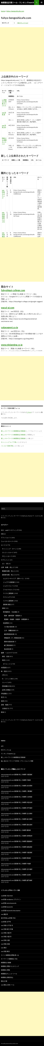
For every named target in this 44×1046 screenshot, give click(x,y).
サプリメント (5, 560)
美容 (3, 660)
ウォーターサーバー (7, 541)
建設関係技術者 (9, 634)
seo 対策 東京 (5, 951)
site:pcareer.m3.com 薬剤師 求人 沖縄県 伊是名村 (16, 802)
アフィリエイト (6, 537)
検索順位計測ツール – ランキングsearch (17, 2)
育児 (2, 697)
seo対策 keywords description (10, 910)
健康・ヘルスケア (6, 653)
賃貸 (2, 701)
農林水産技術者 (9, 641)
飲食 (2, 712)
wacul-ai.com (7, 307)
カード (3, 545)
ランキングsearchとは (8, 753)
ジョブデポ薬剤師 (9, 582)
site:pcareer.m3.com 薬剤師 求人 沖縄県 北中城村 (16, 869)
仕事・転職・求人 (6, 567)
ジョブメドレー (8, 586)
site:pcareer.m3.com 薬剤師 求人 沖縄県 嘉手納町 (16, 880)
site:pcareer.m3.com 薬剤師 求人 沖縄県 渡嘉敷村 (16, 841)
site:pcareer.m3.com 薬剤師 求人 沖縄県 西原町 (16, 858)
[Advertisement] (22, 49)
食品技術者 (7, 649)
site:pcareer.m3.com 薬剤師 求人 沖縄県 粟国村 (16, 830)
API (2, 746)
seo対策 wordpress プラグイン (11, 899)
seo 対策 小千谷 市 (7, 925)
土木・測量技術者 (10, 630)
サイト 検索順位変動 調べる (10, 955)
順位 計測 (4, 981)
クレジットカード (8, 552)
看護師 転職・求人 (8, 571)
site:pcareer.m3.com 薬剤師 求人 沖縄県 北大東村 (16, 813)
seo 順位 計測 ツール (7, 985)
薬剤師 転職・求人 (8, 575)
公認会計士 (5, 708)
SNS (2, 534)
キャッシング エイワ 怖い (9, 442)
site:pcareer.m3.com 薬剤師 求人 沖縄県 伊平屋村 (16, 808)
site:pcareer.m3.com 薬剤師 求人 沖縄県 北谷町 (16, 875)
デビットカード (7, 556)
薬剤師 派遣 (7, 604)
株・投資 (4, 671)
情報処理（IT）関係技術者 (12, 638)
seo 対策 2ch (4, 126)
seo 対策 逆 (4, 113)
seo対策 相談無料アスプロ (3, 216)
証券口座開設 (6, 690)
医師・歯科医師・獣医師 (12, 615)
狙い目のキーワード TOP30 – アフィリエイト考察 (17, 761)
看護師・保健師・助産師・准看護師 (15, 619)
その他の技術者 (9, 627)
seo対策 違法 (3, 234)
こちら (29, 516)
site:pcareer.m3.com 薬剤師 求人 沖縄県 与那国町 (16, 774)
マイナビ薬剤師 (8, 593)
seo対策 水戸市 (6, 922)
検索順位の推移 (6, 962)
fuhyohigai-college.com (13, 290)
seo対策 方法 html (7, 896)
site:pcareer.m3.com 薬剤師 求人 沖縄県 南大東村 (16, 819)
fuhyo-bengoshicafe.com (15, 11)
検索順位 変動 (5, 970)
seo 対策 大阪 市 (6, 933)
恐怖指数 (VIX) (6, 686)
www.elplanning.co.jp (12, 344)
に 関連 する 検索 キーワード (4, 102)
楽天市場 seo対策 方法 (8, 918)
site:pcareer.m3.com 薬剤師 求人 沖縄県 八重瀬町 (16, 791)
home (3, 11)
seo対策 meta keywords (8, 903)
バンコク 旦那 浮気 (7, 446)
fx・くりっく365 (7, 679)
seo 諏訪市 (4, 914)
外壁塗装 (4, 667)
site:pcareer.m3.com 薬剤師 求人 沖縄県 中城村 (16, 863)
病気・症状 (5, 656)
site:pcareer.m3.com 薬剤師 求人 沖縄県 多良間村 (16, 786)
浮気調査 (4, 693)
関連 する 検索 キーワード (4, 141)
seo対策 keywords (7, 907)
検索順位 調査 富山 (7, 977)
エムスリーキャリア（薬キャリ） (14, 578)
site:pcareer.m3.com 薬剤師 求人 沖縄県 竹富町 (16, 780)
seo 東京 (4, 948)
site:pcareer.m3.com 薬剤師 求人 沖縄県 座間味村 (16, 836)
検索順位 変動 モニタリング (10, 966)
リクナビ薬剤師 (8, 601)
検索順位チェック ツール (9, 974)
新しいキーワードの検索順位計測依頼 (13, 431)
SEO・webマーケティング (9, 530)
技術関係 (6, 623)
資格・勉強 (4, 705)
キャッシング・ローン (9, 549)
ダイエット (6, 664)
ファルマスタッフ (9, 589)
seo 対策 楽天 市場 (7, 929)
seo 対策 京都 (5, 944)
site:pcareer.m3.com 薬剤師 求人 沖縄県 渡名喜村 (16, 824)
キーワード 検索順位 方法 (9, 959)
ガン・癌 (5, 563)
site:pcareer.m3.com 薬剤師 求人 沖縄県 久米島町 (16, 797)
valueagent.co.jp (9, 327)
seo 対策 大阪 (5, 940)
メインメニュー (41, 2)
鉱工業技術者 (8, 645)
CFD (3, 675)
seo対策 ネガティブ (3, 193)
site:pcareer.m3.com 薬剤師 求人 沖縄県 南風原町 (16, 847)
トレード (5, 682)
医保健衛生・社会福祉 (10, 612)
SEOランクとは (23, 23)
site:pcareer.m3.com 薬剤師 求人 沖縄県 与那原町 (16, 852)
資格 (3, 608)
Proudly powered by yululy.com (9, 1043)
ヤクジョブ (6, 597)
